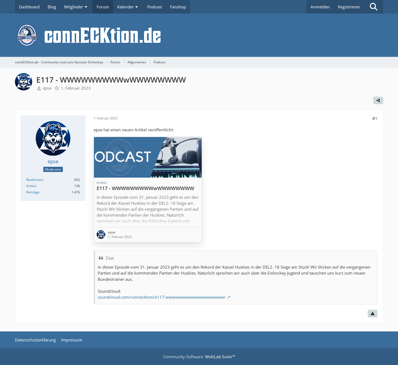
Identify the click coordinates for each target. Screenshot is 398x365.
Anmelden (320, 6)
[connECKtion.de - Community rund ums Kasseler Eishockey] (199, 35)
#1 (374, 118)
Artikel (31, 186)
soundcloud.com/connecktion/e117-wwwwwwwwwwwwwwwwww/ (162, 297)
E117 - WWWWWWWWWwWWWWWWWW (145, 188)
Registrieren (349, 6)
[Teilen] (378, 100)
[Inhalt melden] (372, 313)
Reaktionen (34, 179)
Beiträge (32, 192)
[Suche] (373, 7)
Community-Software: (199, 356)
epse (47, 88)
